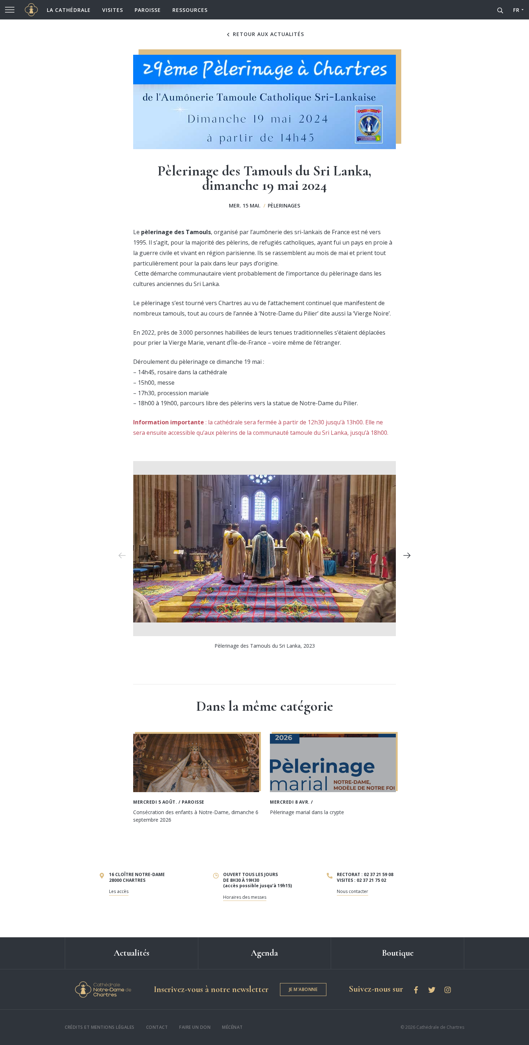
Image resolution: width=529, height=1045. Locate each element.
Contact (157, 1027)
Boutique (397, 953)
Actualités (131, 953)
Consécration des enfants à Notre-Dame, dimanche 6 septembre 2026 (195, 816)
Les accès (118, 891)
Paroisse (148, 9)
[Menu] (9, 9)
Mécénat (232, 1027)
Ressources (190, 9)
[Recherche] (500, 9)
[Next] (407, 555)
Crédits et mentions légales (100, 1027)
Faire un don (195, 1027)
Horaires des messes (244, 897)
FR (516, 9)
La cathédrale (69, 9)
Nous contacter (352, 891)
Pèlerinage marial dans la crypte (307, 812)
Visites (112, 9)
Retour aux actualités (267, 34)
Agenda (264, 953)
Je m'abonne (303, 989)
